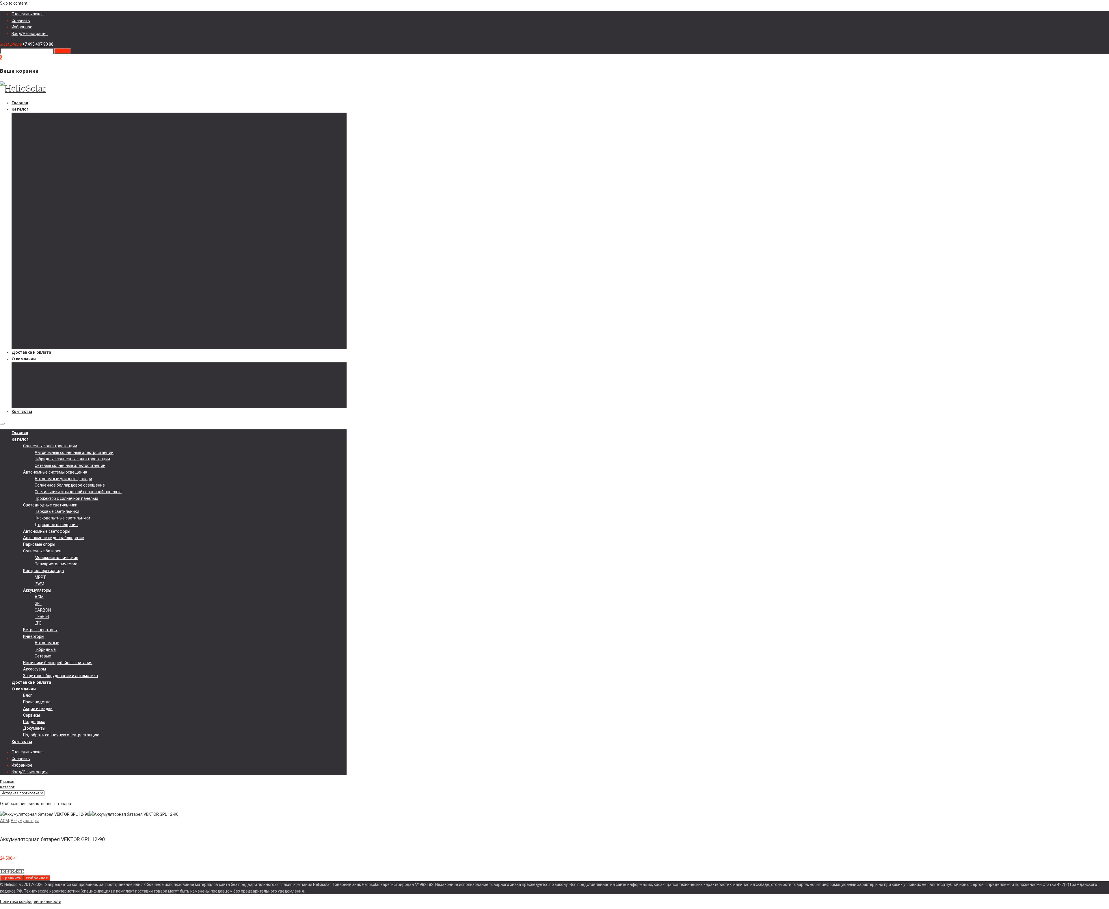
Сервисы (31, 385)
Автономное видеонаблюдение (53, 208)
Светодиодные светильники (50, 175)
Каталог (20, 109)
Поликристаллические (56, 234)
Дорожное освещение (56, 194)
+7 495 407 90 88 (37, 44)
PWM (39, 254)
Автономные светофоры (46, 201)
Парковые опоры (39, 214)
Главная (20, 102)
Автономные (47, 313)
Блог (27, 365)
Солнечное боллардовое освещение (70, 155)
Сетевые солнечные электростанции (70, 135)
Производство (37, 372)
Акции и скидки (38, 378)
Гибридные (45, 319)
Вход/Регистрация (30, 33)
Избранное (22, 27)
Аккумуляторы (37, 260)
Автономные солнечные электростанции (74, 122)
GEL (38, 273)
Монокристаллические (56, 227)
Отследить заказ (28, 14)
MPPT (40, 247)
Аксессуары (34, 339)
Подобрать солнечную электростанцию (61, 405)
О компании (24, 359)
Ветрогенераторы (40, 299)
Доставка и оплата (31, 352)
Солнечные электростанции (50, 115)
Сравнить (21, 20)
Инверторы (33, 306)
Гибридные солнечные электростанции (72, 129)
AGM (39, 266)
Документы (34, 398)
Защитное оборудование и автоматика (60, 345)
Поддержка (34, 392)
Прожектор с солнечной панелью (66, 168)
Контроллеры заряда (43, 240)
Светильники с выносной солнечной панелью (78, 161)
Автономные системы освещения (55, 142)
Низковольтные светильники (62, 188)
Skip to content (13, 3)
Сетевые (43, 326)
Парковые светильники (57, 181)
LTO (38, 293)
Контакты (22, 411)
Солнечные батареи (42, 221)
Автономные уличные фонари (63, 148)
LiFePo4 (42, 286)
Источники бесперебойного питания (57, 332)
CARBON (43, 280)
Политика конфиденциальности (30, 901)
